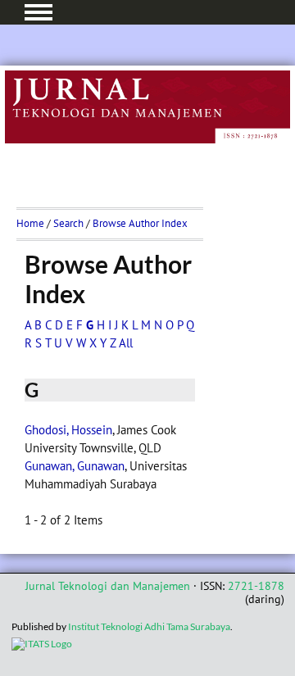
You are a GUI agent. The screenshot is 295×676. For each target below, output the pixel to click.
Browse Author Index (140, 223)
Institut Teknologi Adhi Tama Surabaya (149, 626)
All (126, 343)
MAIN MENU (38, 12)
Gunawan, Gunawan (75, 466)
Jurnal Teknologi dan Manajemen (107, 585)
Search (68, 223)
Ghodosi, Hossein (68, 430)
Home (30, 223)
